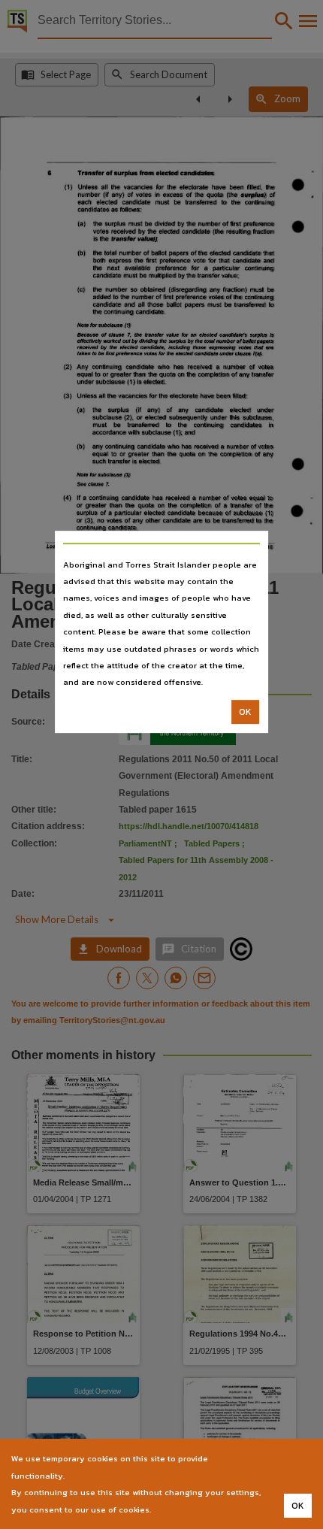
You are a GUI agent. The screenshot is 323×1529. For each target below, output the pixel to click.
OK (245, 712)
